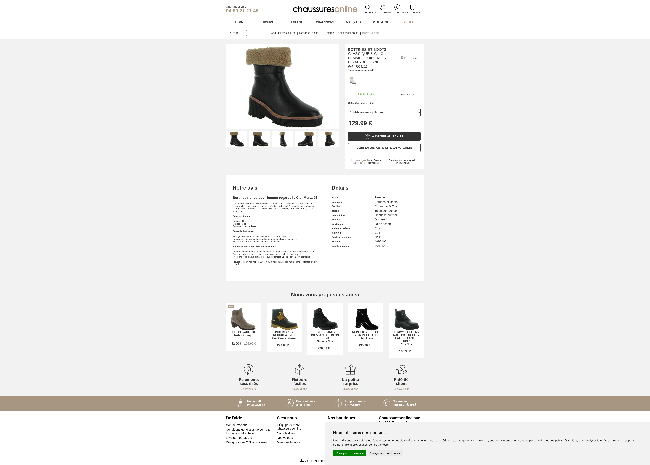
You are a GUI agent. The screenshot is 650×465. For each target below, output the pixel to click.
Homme (268, 22)
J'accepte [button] (341, 453)
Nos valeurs (285, 437)
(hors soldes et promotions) (366, 161)
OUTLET (410, 22)
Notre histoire (286, 433)
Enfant (296, 22)
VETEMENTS (382, 22)
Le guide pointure (405, 94)
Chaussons (325, 22)
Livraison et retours (239, 437)
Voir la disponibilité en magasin (384, 147)
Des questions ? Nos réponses (246, 442)
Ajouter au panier (388, 136)
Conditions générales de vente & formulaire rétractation (248, 431)
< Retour (236, 32)
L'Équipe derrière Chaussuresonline (289, 426)
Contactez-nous (236, 425)
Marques (353, 22)
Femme (240, 22)
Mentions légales (288, 442)
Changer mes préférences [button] (385, 453)
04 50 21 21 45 (242, 10)
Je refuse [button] (358, 453)
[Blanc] (353, 80)
